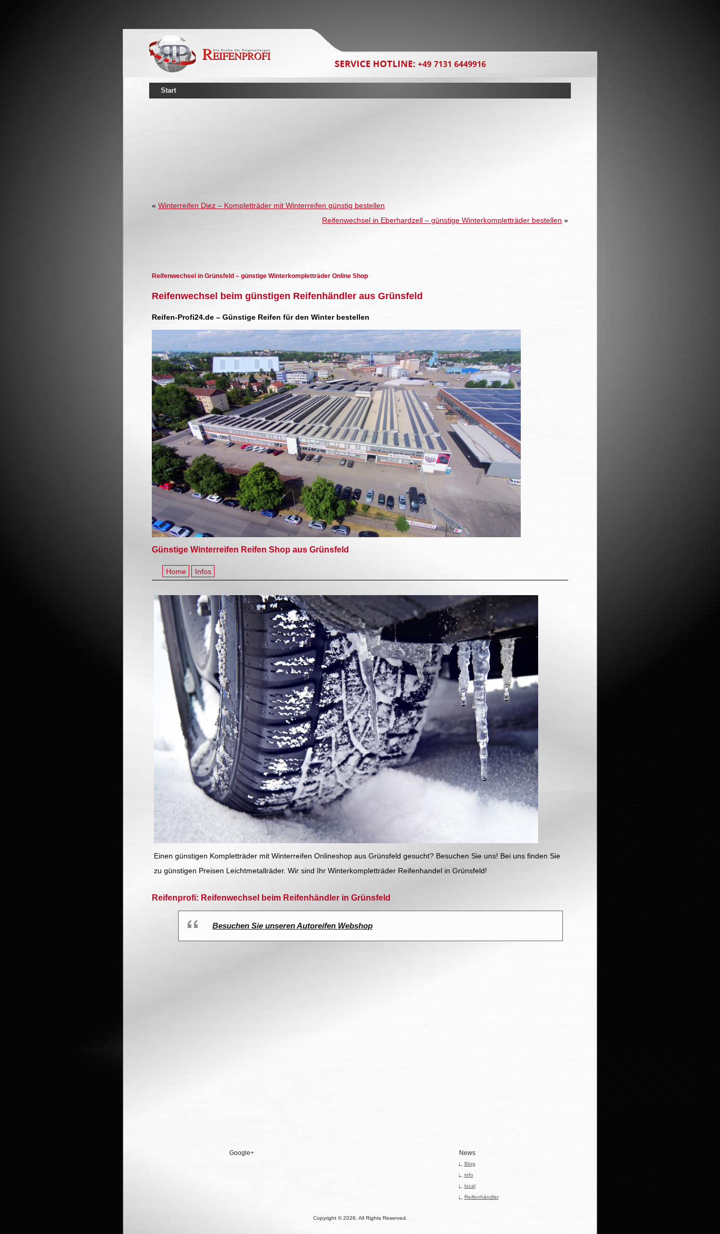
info (468, 1175)
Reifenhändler (481, 1197)
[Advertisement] (360, 133)
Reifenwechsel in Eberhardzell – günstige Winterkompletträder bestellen (442, 220)
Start (168, 90)
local (469, 1186)
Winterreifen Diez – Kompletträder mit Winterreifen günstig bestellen (271, 205)
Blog (469, 1164)
